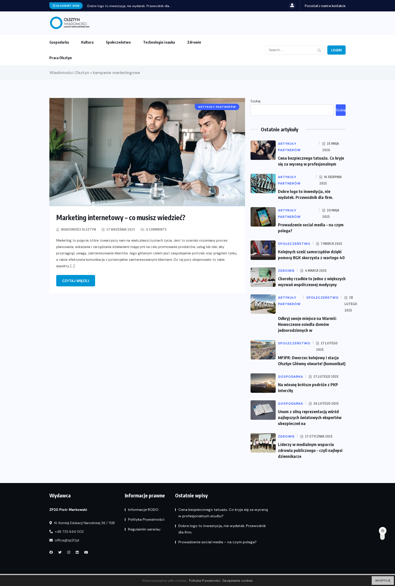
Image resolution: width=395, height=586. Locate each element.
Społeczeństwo (118, 42)
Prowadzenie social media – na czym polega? (217, 542)
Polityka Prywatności (146, 519)
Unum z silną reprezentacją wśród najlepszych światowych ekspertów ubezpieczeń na (310, 417)
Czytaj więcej (75, 281)
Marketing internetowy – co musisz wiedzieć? (120, 217)
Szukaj (255, 101)
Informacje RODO (143, 509)
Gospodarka (59, 42)
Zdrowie (194, 42)
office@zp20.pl (66, 540)
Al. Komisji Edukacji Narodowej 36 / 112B (84, 523)
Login (336, 50)
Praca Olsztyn (60, 57)
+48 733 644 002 (69, 531)
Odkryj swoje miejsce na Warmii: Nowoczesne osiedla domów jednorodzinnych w (307, 324)
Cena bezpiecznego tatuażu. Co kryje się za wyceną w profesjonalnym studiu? (223, 512)
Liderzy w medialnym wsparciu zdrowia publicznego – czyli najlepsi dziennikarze (310, 450)
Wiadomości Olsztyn (78, 229)
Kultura (87, 42)
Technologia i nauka (159, 42)
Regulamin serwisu (144, 529)
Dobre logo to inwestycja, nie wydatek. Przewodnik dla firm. (222, 529)
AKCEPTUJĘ (382, 580)
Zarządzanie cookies (237, 580)
